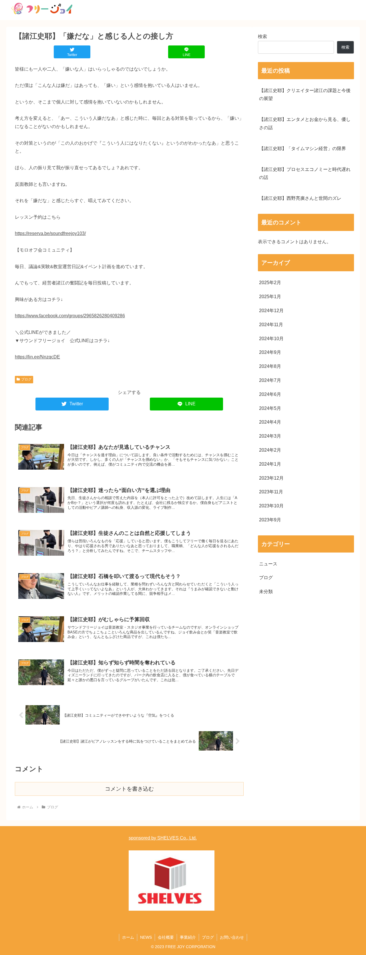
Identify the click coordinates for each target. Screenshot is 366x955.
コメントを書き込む (129, 789)
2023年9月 (270, 519)
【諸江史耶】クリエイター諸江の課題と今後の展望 (305, 94)
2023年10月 (271, 505)
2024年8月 (270, 366)
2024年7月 (270, 380)
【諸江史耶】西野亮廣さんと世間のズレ (300, 198)
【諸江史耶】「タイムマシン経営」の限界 (302, 148)
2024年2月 (270, 450)
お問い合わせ (232, 937)
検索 (262, 36)
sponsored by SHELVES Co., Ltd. (163, 838)
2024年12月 (271, 310)
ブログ (26, 379)
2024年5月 (270, 408)
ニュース (268, 563)
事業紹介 (188, 937)
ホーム (128, 937)
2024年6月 (270, 394)
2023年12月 (271, 478)
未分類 (266, 591)
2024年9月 (270, 352)
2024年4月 (270, 422)
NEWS (146, 937)
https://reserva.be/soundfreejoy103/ (50, 233)
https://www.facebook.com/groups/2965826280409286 (70, 315)
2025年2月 (270, 282)
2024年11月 (271, 324)
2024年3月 (270, 436)
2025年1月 (270, 296)
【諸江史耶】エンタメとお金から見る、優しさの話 (305, 123)
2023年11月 (271, 491)
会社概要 (166, 937)
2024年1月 (270, 464)
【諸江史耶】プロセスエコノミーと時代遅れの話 (305, 173)
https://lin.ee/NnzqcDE (37, 356)
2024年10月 (271, 338)
